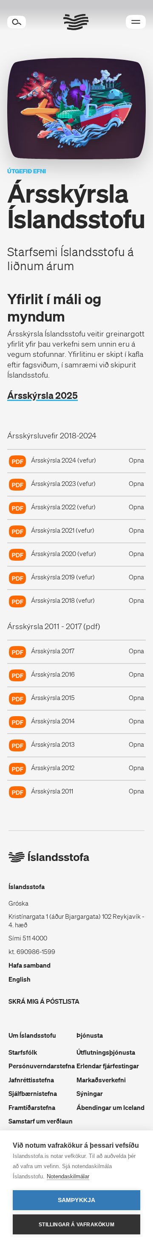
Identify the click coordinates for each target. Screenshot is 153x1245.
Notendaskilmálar (68, 1176)
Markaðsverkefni (101, 1080)
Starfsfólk (22, 1052)
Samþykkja (77, 1200)
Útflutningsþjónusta (105, 1052)
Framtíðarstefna (31, 1107)
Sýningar (89, 1093)
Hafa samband (29, 965)
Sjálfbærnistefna (32, 1093)
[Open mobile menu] (136, 22)
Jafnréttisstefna (31, 1080)
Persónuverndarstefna (41, 1065)
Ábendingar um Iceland (110, 1107)
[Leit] (16, 22)
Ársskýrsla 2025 (42, 395)
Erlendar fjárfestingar (107, 1065)
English (19, 979)
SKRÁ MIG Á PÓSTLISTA (43, 1001)
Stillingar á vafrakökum (76, 1225)
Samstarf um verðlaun (40, 1121)
